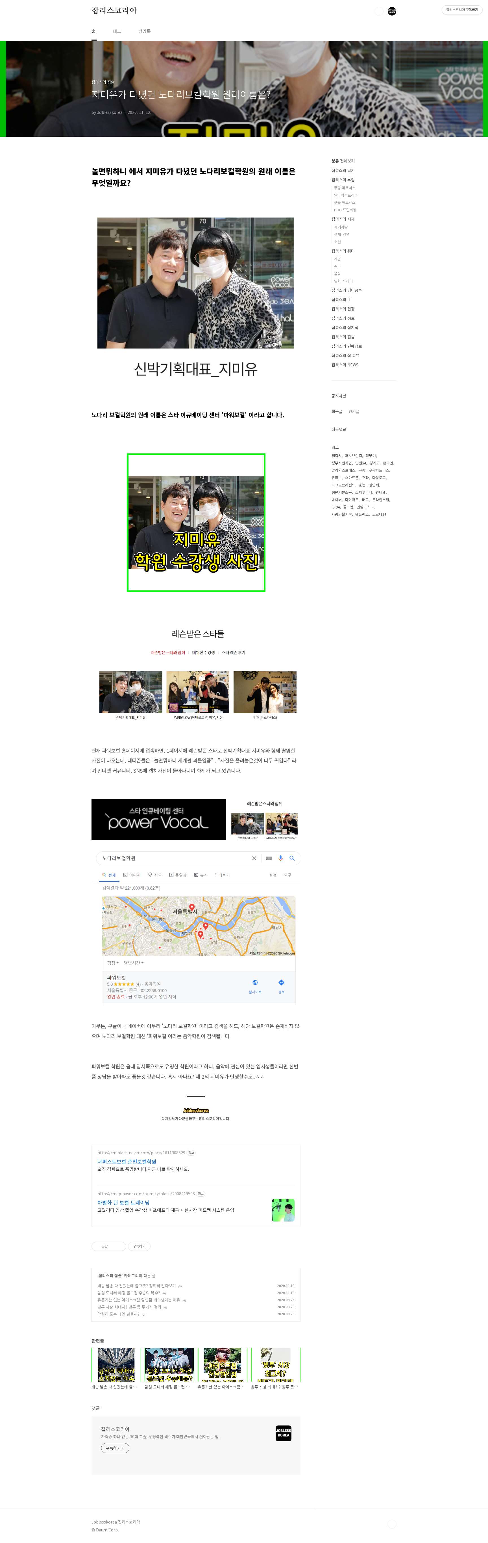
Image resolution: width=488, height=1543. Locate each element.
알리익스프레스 (346, 195)
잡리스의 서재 (343, 219)
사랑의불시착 (342, 514)
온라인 (388, 463)
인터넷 (381, 492)
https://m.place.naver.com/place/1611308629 (141, 1152)
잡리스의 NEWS (345, 365)
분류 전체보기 (343, 161)
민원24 (360, 463)
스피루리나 (363, 492)
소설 (337, 241)
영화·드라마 (343, 281)
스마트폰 (352, 477)
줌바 (337, 266)
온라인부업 (380, 499)
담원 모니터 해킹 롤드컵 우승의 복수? (128, 1293)
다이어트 (352, 499)
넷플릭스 (362, 514)
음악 (337, 273)
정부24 (370, 455)
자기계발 (341, 227)
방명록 (144, 31)
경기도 (374, 463)
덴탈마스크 (365, 507)
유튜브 (337, 477)
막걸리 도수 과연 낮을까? (118, 1314)
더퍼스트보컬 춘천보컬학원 (126, 1161)
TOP (391, 1524)
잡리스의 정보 (343, 318)
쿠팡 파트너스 (345, 187)
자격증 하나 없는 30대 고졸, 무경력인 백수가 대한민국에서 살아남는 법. (160, 1436)
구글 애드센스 (345, 202)
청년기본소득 (342, 492)
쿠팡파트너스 (379, 470)
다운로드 (379, 477)
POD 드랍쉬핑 (345, 209)
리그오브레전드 (343, 485)
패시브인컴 (353, 455)
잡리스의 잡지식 (345, 327)
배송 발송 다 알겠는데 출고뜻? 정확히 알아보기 (136, 1285)
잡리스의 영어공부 (347, 290)
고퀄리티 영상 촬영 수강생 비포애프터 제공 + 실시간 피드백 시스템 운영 (165, 1210)
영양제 (374, 485)
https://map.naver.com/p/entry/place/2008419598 (146, 1193)
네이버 (337, 499)
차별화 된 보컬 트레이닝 (123, 1202)
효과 (365, 477)
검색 (379, 11)
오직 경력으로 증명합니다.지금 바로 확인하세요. (143, 1169)
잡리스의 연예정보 (347, 346)
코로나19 (379, 514)
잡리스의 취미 (343, 251)
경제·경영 (342, 234)
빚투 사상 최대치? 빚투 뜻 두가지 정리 (129, 1307)
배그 (365, 499)
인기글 (354, 411)
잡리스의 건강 (343, 309)
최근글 (337, 411)
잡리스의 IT (341, 299)
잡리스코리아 (114, 11)
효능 (362, 485)
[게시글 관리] (119, 1246)
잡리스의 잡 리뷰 (346, 355)
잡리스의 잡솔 (110, 1275)
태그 (117, 31)
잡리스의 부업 (343, 179)
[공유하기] (112, 1246)
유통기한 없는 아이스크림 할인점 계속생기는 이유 (138, 1300)
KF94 (336, 507)
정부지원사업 (342, 463)
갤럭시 (337, 455)
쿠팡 (362, 470)
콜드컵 (348, 507)
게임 (337, 259)
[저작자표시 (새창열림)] (153, 1246)
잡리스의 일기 (343, 170)
